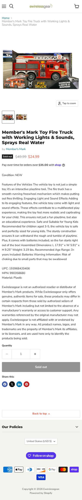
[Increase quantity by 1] (35, 354)
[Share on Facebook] (5, 384)
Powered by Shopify (41, 493)
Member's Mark (16, 149)
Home (6, 18)
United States (39, 441)
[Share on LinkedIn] (19, 384)
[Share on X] (12, 384)
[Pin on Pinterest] (26, 384)
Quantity (7, 345)
